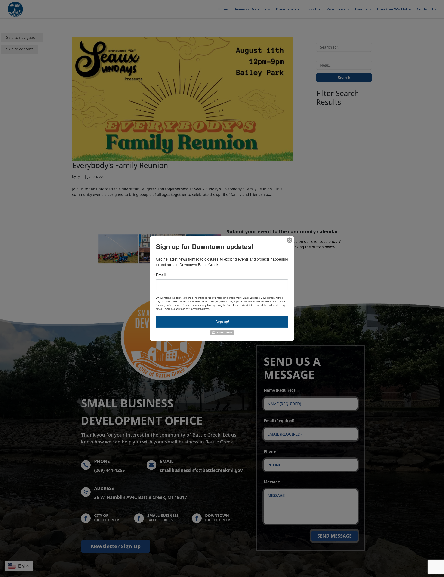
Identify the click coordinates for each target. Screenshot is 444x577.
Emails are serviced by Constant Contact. (186, 308)
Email (161, 275)
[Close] (289, 240)
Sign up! (222, 321)
